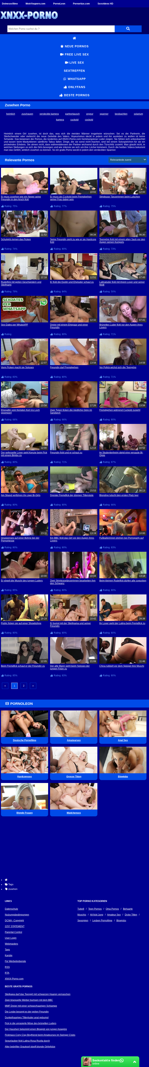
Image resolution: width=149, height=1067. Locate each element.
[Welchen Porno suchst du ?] (128, 28)
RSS (7, 967)
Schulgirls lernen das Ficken (16, 239)
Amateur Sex (114, 914)
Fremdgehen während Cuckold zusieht (119, 410)
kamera (60, 119)
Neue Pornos (76, 46)
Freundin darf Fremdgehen (64, 367)
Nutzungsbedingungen (17, 914)
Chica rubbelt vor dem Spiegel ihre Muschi (121, 666)
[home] (76, 879)
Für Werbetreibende (15, 961)
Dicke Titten (131, 914)
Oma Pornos (112, 909)
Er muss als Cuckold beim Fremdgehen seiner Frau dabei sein (71, 198)
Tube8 (80, 909)
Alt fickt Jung (96, 914)
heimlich (10, 114)
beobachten (121, 114)
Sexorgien (82, 920)
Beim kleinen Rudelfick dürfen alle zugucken (122, 580)
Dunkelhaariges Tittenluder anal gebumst (27, 1017)
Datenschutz (11, 909)
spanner (104, 114)
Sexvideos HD (105, 3)
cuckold (74, 119)
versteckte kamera (49, 114)
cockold (89, 119)
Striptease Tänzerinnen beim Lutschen (119, 196)
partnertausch (72, 114)
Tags (7, 949)
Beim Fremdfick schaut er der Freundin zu (23, 666)
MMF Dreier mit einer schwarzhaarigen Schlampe (31, 1006)
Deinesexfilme (10, 3)
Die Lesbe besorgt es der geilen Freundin (27, 1011)
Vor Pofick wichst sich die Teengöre (117, 367)
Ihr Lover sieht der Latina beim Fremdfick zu (122, 623)
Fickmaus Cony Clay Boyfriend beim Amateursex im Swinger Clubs (40, 1035)
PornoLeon (59, 3)
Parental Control (13, 932)
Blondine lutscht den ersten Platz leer (119, 495)
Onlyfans (76, 87)
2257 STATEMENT (14, 926)
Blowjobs (121, 920)
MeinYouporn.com (35, 3)
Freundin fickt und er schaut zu (66, 452)
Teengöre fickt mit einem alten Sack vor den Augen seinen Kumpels (122, 240)
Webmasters (11, 943)
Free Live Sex (76, 54)
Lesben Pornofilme (102, 920)
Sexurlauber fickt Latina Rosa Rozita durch (27, 1040)
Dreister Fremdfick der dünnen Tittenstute (72, 495)
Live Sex (76, 62)
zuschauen (27, 114)
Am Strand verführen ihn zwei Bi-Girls (20, 495)
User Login (10, 938)
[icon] (74, 38)
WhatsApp (76, 79)
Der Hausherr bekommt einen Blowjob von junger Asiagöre (36, 1029)
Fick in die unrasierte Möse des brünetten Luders (30, 1023)
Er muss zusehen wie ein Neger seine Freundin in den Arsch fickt (21, 198)
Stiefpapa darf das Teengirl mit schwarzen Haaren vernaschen (37, 994)
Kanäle (8, 955)
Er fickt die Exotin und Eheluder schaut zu (72, 282)
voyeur (89, 114)
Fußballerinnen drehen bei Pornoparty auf (121, 538)
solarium (138, 114)
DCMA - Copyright (14, 920)
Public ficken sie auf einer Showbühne (21, 623)
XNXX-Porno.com (14, 978)
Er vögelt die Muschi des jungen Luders (22, 580)
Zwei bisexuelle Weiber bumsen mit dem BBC (29, 1000)
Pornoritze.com (81, 3)
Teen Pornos (95, 909)
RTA (7, 973)
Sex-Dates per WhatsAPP (14, 324)
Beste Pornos (76, 95)
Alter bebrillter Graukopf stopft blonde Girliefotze (30, 1046)
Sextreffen (74, 70)
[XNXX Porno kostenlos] (29, 22)
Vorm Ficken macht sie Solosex (17, 367)
